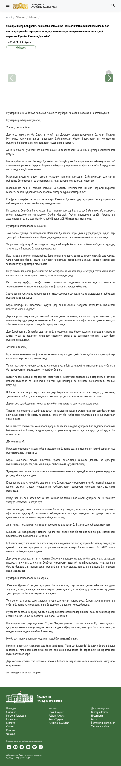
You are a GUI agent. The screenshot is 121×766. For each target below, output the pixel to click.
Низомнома (97, 715)
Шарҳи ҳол (11, 719)
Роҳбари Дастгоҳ (99, 712)
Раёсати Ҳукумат (57, 715)
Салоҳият (11, 712)
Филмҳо (10, 726)
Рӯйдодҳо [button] (20, 17)
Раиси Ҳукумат (56, 712)
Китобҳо (10, 723)
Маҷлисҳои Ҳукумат (59, 723)
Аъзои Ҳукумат (56, 719)
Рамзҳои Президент (16, 715)
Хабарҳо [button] (33, 17)
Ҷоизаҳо (10, 733)
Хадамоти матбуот (100, 726)
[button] (36, 5)
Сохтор (94, 719)
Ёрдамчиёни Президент (103, 723)
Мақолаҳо (11, 730)
